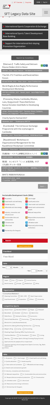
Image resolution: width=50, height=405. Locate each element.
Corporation (22, 299)
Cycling (19, 329)
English (45, 2)
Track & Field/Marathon (11, 319)
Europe (19, 283)
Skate (34, 335)
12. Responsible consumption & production (17, 377)
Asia (13, 280)
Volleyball (41, 310)
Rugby (32, 310)
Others (32, 299)
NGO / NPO (24, 296)
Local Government (10, 299)
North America (9, 283)
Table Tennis (8, 316)
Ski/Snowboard (24, 335)
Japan (6, 280)
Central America (31, 280)
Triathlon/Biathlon (10, 335)
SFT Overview (18, 2)
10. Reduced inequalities (12, 374)
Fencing (37, 326)
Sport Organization (36, 296)
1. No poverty (8, 358)
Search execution (25, 246)
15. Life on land (24, 380)
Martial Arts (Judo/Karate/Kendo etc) (16, 322)
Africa (37, 283)
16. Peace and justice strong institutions (17, 384)
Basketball (8, 313)
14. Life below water (10, 380)
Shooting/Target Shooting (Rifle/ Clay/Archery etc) (20, 332)
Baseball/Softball (21, 310)
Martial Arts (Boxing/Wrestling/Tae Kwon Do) (18, 326)
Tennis (26, 313)
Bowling (7, 338)
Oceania (20, 280)
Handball (17, 313)
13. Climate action (39, 377)
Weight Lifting (9, 329)
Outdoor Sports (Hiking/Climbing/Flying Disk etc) (28, 338)
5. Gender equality (25, 361)
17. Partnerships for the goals (13, 387)
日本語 (38, 2)
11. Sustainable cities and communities (34, 374)
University (41, 299)
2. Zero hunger (20, 358)
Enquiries (28, 2)
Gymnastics (33, 316)
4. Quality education (11, 361)
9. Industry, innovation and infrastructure (17, 371)
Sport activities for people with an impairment (18, 342)
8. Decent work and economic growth (15, 368)
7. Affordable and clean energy (34, 364)
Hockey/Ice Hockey (21, 316)
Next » (43, 186)
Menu (46, 12)
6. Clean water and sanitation (13, 364)
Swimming (25, 319)
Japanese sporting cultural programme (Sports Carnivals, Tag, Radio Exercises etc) (25, 345)
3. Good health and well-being (37, 358)
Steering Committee (11, 296)
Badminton (35, 313)
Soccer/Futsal (9, 310)
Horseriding (28, 329)
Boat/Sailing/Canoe (38, 319)
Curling (42, 335)
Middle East (28, 283)
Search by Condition (25, 58)
